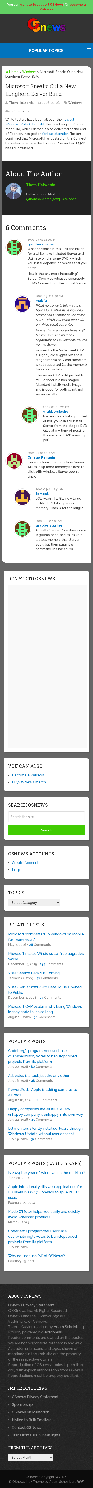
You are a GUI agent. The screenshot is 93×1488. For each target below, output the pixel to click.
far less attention (55, 134)
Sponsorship (22, 1404)
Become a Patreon (28, 775)
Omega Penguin (41, 457)
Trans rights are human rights (36, 1435)
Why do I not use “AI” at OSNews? (36, 1256)
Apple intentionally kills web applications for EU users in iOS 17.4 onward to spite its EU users (45, 1192)
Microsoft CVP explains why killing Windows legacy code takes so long (45, 1009)
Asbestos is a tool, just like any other (38, 1075)
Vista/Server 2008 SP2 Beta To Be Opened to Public (45, 990)
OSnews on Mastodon (30, 1412)
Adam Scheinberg (69, 1327)
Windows (29, 72)
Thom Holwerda (21, 103)
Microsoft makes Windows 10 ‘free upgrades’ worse (46, 956)
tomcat (42, 494)
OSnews (32, 1477)
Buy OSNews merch (29, 782)
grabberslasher (41, 244)
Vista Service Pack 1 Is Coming (34, 973)
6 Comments (19, 111)
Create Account (25, 863)
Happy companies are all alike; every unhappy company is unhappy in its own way (45, 1112)
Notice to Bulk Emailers (31, 1420)
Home (13, 72)
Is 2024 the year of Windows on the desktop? (46, 1173)
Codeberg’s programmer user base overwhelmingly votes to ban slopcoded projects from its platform (42, 1056)
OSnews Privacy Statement (31, 1305)
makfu (41, 301)
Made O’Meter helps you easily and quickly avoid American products (44, 1214)
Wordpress (52, 1332)
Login (16, 870)
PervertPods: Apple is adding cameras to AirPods (42, 1092)
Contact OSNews (26, 1427)
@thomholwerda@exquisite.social (51, 199)
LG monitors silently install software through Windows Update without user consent (45, 1131)
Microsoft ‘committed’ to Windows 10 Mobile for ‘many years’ (46, 937)
